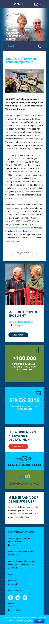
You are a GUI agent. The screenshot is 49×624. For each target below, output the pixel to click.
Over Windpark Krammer (19, 538)
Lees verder (18, 334)
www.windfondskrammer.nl (17, 227)
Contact (11, 606)
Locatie (11, 545)
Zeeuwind (12, 584)
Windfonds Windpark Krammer (21, 561)
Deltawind (12, 580)
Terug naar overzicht (24, 252)
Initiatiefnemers (15, 541)
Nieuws (11, 603)
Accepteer (39, 621)
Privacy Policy (14, 610)
